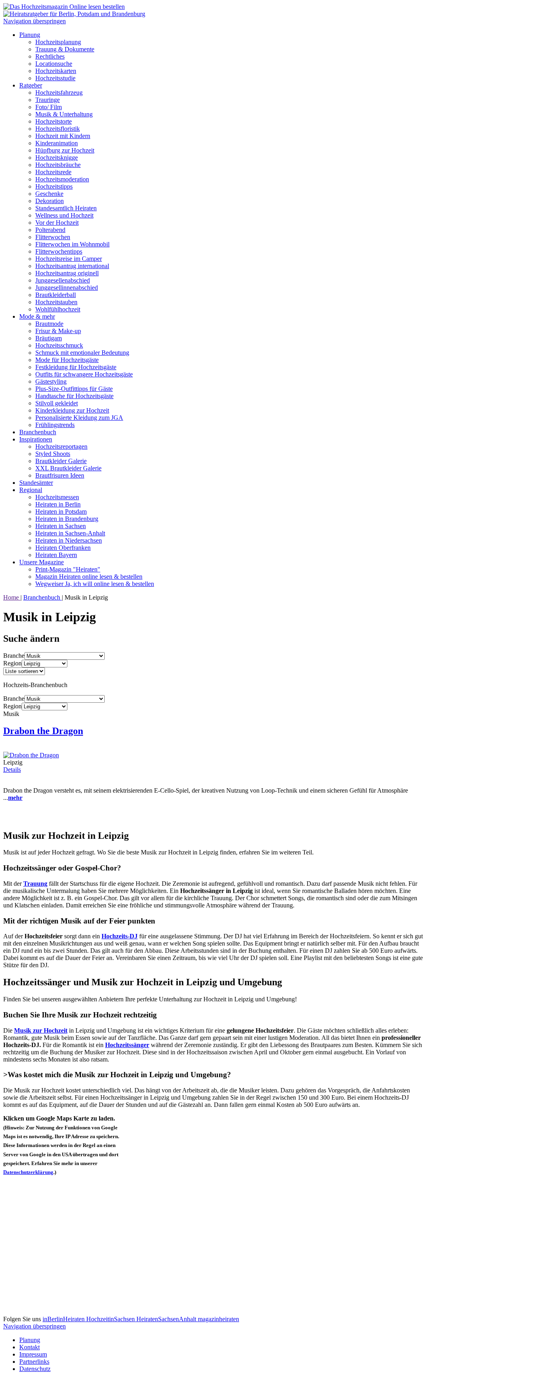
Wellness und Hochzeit (64, 215)
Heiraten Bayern (56, 554)
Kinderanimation (56, 143)
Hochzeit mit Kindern (62, 135)
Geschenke (49, 193)
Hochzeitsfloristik (57, 128)
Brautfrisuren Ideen (59, 475)
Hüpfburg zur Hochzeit (64, 150)
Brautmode (49, 323)
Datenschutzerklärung (28, 1172)
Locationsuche (53, 63)
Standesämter (36, 482)
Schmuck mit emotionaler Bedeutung (82, 352)
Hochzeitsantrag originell (67, 273)
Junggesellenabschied (62, 280)
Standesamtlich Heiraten (66, 208)
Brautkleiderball (55, 294)
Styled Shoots (52, 453)
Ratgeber (30, 85)
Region (12, 663)
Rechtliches (50, 56)
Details (12, 769)
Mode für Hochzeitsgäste (67, 359)
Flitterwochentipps (58, 251)
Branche (13, 655)
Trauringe (47, 99)
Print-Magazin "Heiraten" (67, 569)
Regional (30, 489)
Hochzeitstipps (54, 186)
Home (11, 597)
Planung (29, 34)
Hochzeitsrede (53, 172)
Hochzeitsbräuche (58, 164)
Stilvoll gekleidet (56, 403)
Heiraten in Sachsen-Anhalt (70, 533)
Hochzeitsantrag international (72, 265)
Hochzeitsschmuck (59, 345)
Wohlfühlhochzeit (57, 309)
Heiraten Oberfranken (63, 547)
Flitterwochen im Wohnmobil (72, 244)
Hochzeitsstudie (55, 78)
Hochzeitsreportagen (61, 446)
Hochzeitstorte (53, 121)
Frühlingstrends (55, 424)
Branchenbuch (37, 432)
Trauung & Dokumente (64, 49)
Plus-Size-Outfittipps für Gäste (74, 388)
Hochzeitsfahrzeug (59, 92)
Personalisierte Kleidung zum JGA (79, 417)
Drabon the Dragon (43, 731)
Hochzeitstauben (56, 302)
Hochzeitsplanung (58, 42)
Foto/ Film (48, 107)
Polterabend (50, 229)
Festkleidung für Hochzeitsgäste (75, 367)
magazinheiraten (218, 1319)
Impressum (33, 1354)
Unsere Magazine (41, 562)
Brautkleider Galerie (61, 461)
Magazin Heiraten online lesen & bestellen (88, 576)
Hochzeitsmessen (57, 497)
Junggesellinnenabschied (66, 287)
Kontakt (29, 1347)
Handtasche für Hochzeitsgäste (74, 396)
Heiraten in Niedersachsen (68, 540)
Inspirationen (35, 439)
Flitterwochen (52, 237)
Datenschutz (35, 1368)
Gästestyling (51, 381)
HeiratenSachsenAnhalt (167, 1319)
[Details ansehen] (31, 755)
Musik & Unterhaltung (64, 114)
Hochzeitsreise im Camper (68, 258)
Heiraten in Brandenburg (66, 518)
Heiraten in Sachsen (60, 526)
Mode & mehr (37, 316)
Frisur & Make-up (58, 330)
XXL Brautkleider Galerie (68, 468)
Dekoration (49, 200)
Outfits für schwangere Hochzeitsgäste (84, 374)
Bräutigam (48, 338)
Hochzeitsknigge (56, 157)
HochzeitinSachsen (111, 1319)
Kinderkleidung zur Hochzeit (72, 410)
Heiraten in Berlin (58, 504)
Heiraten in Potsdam (61, 511)
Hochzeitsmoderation (62, 179)
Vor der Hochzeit (57, 222)
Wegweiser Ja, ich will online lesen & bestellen (94, 583)
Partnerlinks (34, 1361)
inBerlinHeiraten (64, 1319)
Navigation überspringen (34, 21)
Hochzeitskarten (55, 70)
